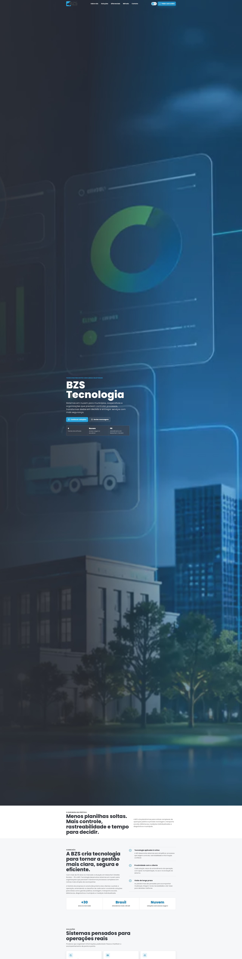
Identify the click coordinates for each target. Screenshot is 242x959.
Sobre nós (94, 4)
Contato (135, 4)
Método (126, 4)
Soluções (104, 4)
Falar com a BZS (168, 4)
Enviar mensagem (101, 419)
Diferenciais (115, 4)
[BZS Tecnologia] (71, 3)
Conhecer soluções (78, 419)
